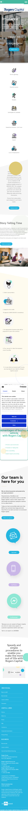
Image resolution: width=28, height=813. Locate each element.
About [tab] (23, 391)
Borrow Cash (4, 695)
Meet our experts (7, 518)
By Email (14, 552)
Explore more (14, 208)
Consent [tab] (5, 391)
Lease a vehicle (5, 699)
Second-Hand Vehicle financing (8, 751)
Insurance (3, 703)
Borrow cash (4, 743)
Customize (13, 420)
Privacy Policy (4, 734)
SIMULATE (14, 49)
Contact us (4, 727)
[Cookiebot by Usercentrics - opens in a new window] (20, 387)
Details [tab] (14, 391)
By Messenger (14, 617)
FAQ (2, 723)
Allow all (14, 416)
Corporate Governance (6, 731)
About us (3, 716)
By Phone (14, 585)
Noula (2, 719)
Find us (3, 712)
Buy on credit (4, 692)
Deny (14, 425)
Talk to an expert (6, 244)
